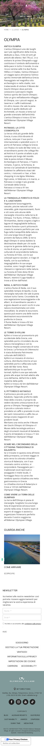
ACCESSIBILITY (29, 666)
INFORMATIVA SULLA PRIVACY (22, 656)
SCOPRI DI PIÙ (9, 573)
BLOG (6, 715)
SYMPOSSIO (35, 719)
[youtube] (25, 702)
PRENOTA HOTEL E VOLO (38, 1)
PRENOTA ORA (36, 5)
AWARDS (24, 719)
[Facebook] (11, 702)
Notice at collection (11, 743)
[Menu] (3, 4)
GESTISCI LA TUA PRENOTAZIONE (22, 647)
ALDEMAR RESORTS (19, 715)
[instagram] (18, 702)
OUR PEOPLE (35, 715)
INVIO (5, 631)
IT (28, 5)
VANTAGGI (22, 651)
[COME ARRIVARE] (22, 549)
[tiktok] (32, 702)
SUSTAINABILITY (10, 719)
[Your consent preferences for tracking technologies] (2, 559)
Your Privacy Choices (18, 739)
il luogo (15, 30)
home (6, 30)
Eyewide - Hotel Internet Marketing (22, 733)
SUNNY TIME (15, 723)
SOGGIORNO (22, 642)
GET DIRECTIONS (23, 689)
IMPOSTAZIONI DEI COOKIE (22, 661)
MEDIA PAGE (28, 723)
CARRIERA (13, 666)
